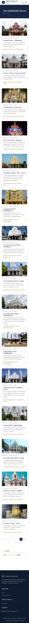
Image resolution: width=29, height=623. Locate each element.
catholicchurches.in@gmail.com (10, 611)
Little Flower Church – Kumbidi (12, 490)
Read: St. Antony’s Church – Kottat (12, 532)
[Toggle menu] (25, 2)
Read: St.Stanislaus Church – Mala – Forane (12, 184)
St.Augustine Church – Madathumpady (9, 209)
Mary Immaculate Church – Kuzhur (13, 281)
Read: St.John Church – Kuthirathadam (13, 434)
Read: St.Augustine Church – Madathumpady (10, 220)
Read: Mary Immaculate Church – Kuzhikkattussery (11, 326)
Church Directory (6, 595)
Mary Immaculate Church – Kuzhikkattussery (11, 314)
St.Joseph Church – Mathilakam (12, 40)
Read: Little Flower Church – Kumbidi (12, 499)
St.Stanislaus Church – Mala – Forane (14, 173)
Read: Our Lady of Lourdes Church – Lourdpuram (12, 256)
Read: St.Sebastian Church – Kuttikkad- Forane (13, 400)
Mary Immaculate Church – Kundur (13, 458)
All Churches (5, 603)
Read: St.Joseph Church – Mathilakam (13, 49)
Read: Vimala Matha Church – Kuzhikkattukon (10, 362)
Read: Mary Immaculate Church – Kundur (13, 466)
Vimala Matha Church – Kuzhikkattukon (10, 352)
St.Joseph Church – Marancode (12, 107)
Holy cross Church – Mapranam (12, 140)
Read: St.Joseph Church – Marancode (13, 116)
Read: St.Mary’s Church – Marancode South (12, 82)
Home (4, 13)
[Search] (22, 2)
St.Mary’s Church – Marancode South (14, 73)
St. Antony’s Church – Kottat (11, 523)
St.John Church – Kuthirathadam (12, 425)
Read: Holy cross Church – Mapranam (13, 149)
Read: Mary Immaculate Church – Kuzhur (13, 290)
